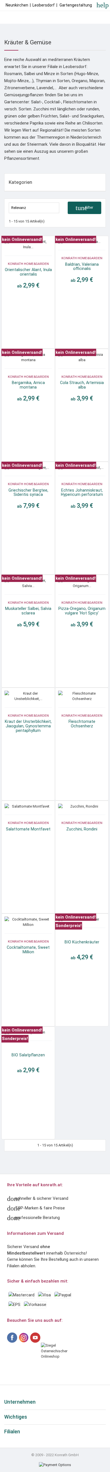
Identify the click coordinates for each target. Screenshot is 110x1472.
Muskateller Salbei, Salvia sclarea (28, 610)
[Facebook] (12, 1338)
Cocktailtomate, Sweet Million (28, 949)
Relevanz (34, 207)
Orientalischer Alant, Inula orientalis (28, 271)
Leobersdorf (43, 5)
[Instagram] (24, 1338)
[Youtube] (35, 1338)
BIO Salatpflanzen (28, 1055)
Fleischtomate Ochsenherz (82, 723)
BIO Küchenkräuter (82, 942)
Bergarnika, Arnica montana (28, 384)
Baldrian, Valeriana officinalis (82, 266)
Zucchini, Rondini (81, 829)
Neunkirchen (17, 5)
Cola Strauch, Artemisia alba (82, 384)
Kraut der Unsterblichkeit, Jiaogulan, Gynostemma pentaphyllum (28, 725)
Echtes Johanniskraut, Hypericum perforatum (82, 492)
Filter (84, 207)
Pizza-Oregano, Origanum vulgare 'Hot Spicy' (81, 610)
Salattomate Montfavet (28, 829)
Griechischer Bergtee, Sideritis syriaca (28, 492)
